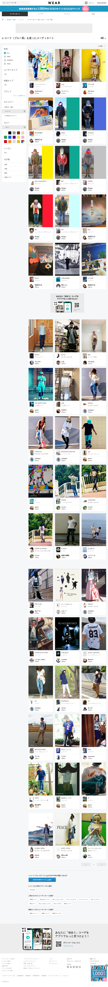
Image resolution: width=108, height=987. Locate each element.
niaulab (92, 963)
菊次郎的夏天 (39, 133)
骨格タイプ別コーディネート (32, 968)
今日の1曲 (91, 84)
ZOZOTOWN (93, 961)
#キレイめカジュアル (45, 903)
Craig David (64, 652)
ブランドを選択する (19, 95)
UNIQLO (90, 403)
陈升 (89, 229)
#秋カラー (32, 903)
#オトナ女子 (57, 903)
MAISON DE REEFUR (68, 451)
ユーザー (41, 14)
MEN (8, 56)
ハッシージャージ (40, 84)
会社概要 (19, 975)
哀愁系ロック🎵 (66, 798)
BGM (89, 749)
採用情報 (35, 975)
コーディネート (15, 14)
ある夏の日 (91, 548)
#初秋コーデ (33, 899)
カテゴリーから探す (7, 970)
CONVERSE (91, 500)
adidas (63, 133)
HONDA (90, 181)
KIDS (8, 64)
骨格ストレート (34, 913)
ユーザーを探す (6, 961)
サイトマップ (53, 961)
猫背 (89, 355)
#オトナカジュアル (58, 899)
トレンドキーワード (29, 966)
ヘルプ (51, 959)
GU (36, 701)
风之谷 (37, 278)
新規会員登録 (101, 3)
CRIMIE (63, 500)
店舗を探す (5, 966)
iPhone (69, 961)
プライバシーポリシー (54, 975)
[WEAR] (54, 3)
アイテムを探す (6, 963)
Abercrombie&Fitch (40, 181)
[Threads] (74, 967)
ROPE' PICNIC (65, 848)
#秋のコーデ (67, 903)
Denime (37, 355)
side (89, 451)
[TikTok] (77, 967)
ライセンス (65, 975)
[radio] (5, 133)
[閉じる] (106, 965)
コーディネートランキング (31, 959)
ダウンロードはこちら (71, 943)
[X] (68, 967)
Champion (91, 133)
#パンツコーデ (83, 899)
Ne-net (63, 355)
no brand (63, 548)
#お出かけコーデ (44, 899)
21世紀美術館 (65, 278)
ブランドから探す (7, 968)
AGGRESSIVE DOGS (41, 652)
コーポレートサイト (7, 975)
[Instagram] (71, 967)
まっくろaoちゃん (66, 604)
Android (76, 961)
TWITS (37, 798)
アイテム (67, 14)
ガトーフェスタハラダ (94, 848)
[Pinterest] (80, 967)
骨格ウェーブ (45, 913)
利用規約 (44, 975)
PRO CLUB (38, 604)
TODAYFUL (38, 451)
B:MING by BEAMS (41, 548)
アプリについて (68, 946)
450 (62, 181)
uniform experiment (93, 652)
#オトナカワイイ (96, 899)
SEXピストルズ (66, 749)
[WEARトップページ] (3, 20)
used (62, 84)
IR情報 (27, 975)
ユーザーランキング (29, 961)
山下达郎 (90, 278)
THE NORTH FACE (41, 403)
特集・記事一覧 (28, 963)
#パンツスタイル (71, 899)
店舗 (93, 14)
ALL (8, 53)
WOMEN (10, 60)
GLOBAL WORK (40, 848)
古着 (62, 403)
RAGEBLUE (65, 701)
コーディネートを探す (8, 959)
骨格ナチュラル (56, 913)
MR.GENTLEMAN (40, 749)
